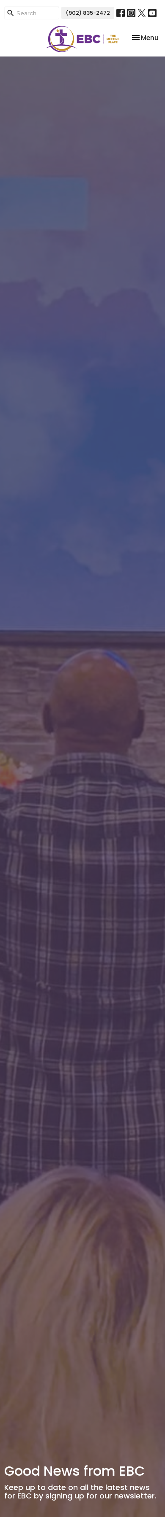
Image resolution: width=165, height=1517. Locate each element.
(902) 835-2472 (88, 13)
